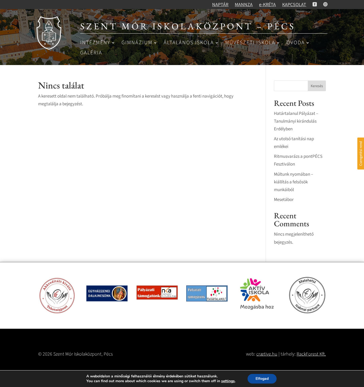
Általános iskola (189, 43)
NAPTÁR (220, 4)
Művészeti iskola (250, 43)
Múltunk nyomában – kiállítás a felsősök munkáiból (293, 182)
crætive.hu (266, 354)
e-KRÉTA (267, 4)
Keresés (317, 86)
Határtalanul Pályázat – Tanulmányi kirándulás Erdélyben (296, 121)
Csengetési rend (360, 153)
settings (228, 381)
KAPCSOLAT (294, 4)
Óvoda (295, 43)
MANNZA (244, 4)
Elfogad (262, 378)
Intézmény (95, 43)
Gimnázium (137, 43)
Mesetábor (284, 199)
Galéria (91, 53)
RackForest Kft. (311, 354)
